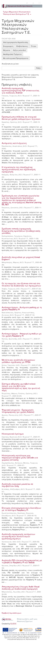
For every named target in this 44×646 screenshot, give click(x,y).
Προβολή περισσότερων (11, 613)
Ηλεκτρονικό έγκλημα (13, 433)
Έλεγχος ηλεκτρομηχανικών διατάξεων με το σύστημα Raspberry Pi (21, 508)
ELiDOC (13, 623)
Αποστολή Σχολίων (24, 621)
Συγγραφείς (8, 46)
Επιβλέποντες (22, 46)
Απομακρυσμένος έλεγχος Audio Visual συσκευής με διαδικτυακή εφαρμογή (20, 587)
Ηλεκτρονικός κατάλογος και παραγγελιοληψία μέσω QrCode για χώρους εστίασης (20, 457)
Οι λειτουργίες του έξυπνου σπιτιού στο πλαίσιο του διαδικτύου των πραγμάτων (21, 284)
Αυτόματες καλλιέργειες (14, 143)
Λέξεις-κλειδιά (19, 50)
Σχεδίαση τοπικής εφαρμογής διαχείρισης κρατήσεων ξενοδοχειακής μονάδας (21, 230)
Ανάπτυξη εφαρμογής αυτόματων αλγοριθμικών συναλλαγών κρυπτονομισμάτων (18, 536)
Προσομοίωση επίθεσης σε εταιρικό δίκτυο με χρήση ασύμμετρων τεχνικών (21, 117)
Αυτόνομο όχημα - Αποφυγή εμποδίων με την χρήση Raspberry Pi (22, 334)
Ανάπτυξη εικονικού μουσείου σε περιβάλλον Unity (17, 485)
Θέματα (6, 50)
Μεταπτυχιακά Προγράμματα (15, 58)
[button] (27, 3)
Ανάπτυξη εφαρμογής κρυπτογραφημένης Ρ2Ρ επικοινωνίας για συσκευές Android (20, 90)
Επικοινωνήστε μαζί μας (27, 619)
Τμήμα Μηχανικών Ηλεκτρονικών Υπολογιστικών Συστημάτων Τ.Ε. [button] (16, 13)
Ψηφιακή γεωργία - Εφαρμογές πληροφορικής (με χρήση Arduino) (18, 410)
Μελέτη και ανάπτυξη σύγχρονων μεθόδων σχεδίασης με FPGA (18, 360)
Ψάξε (38, 68)
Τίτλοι (33, 46)
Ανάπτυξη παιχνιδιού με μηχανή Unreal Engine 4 (21, 258)
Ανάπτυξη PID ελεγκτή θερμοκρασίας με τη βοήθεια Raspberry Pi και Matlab (22, 561)
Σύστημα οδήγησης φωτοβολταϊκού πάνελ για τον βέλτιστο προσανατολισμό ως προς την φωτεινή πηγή (21, 387)
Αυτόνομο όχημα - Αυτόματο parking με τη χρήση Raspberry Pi (22, 308)
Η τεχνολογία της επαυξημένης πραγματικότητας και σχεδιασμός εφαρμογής (19, 169)
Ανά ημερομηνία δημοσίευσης (15, 42)
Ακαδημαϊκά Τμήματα (12, 54)
